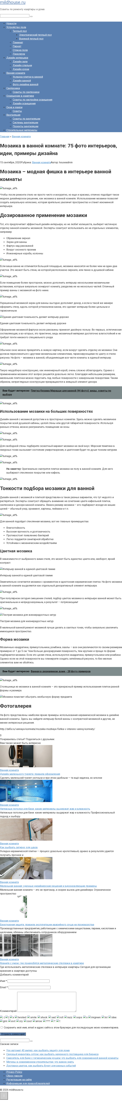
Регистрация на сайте (19, 1079)
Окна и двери (14, 107)
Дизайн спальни (22, 65)
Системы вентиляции (25, 122)
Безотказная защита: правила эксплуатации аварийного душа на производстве (47, 924)
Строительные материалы (21, 130)
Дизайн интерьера (17, 57)
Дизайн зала (20, 61)
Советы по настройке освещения (32, 99)
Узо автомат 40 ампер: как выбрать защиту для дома (38, 1050)
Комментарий (8, 1011)
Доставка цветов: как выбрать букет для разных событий (41, 1065)
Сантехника (13, 88)
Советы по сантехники (26, 92)
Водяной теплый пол (31, 38)
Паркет (17, 46)
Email (4, 987)
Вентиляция (13, 114)
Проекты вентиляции (25, 126)
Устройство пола (16, 27)
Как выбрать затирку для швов (19, 847)
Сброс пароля (14, 1075)
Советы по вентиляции (26, 118)
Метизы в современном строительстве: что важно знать (40, 1061)
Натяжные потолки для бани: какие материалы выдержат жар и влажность (45, 808)
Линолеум (19, 53)
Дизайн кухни (21, 69)
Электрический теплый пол (35, 34)
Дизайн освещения (24, 103)
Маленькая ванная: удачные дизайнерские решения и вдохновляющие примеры (48, 886)
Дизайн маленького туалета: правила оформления (30, 774)
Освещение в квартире (20, 95)
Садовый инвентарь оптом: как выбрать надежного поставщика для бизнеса (52, 1054)
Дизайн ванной (22, 80)
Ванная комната (15, 73)
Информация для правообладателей (28, 1083)
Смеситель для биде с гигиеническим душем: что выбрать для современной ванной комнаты (62, 1058)
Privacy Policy (14, 1072)
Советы (17, 111)
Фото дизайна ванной (25, 84)
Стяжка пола (20, 50)
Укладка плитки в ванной (28, 76)
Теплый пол (20, 31)
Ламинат (18, 42)
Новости (11, 23)
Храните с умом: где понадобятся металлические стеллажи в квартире (42, 963)
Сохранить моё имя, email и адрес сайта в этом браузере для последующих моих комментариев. (61, 1027)
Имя (3, 980)
